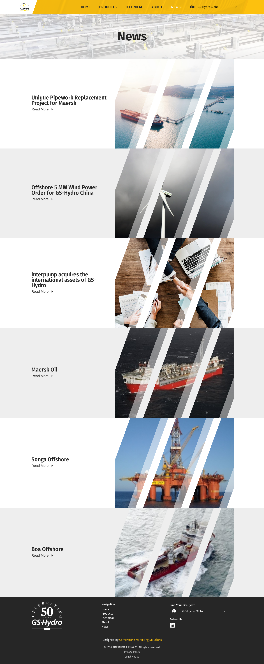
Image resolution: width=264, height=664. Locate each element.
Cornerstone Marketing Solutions (140, 640)
